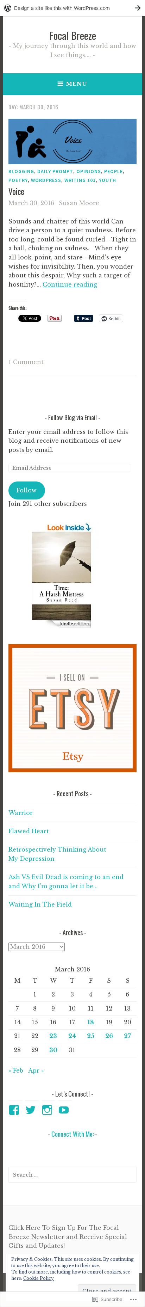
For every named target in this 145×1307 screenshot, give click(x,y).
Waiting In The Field (40, 904)
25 (90, 1035)
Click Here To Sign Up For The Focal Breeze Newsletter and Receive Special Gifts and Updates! (67, 1236)
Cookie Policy (38, 1278)
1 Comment (26, 362)
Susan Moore (79, 203)
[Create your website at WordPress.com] (72, 8)
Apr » (36, 1070)
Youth (107, 180)
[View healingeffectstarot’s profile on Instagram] (48, 1110)
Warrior (20, 812)
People (113, 171)
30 (53, 1050)
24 (72, 1035)
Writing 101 (80, 180)
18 (91, 1022)
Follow (27, 490)
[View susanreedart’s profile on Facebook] (15, 1110)
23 (53, 1035)
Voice (16, 191)
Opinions (88, 171)
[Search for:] (72, 1174)
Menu (76, 83)
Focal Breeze (72, 35)
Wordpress (46, 180)
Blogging (21, 171)
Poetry (18, 180)
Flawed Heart (28, 831)
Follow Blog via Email (72, 417)
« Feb (15, 1070)
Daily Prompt (55, 171)
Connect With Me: (72, 1134)
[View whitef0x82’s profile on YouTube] (65, 1110)
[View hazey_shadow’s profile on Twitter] (32, 1110)
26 (109, 1035)
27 (127, 1035)
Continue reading (70, 284)
